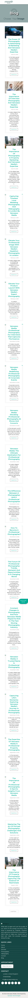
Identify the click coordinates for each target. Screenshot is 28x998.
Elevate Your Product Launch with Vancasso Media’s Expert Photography (14, 290)
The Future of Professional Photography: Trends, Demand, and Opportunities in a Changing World (14, 569)
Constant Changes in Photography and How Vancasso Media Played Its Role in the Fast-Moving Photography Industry (14, 617)
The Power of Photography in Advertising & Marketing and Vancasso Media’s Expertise (14, 45)
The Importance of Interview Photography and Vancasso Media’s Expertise (14, 100)
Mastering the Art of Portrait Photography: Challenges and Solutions (14, 828)
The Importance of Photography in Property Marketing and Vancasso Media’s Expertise (14, 157)
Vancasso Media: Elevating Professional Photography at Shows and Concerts (14, 416)
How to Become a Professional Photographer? (14, 531)
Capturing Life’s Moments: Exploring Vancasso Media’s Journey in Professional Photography (14, 704)
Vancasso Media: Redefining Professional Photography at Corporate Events (14, 373)
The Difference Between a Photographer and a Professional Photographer (14, 496)
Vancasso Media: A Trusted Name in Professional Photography (14, 662)
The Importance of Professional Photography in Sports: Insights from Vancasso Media (14, 786)
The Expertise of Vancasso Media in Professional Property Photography (14, 744)
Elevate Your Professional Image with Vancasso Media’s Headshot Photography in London (14, 248)
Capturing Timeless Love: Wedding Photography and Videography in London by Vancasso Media (14, 205)
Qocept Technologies (14, 995)
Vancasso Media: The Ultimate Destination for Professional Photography (14, 454)
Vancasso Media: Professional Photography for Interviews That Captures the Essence (14, 332)
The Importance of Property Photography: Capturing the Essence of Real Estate (14, 876)
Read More (14, 74)
